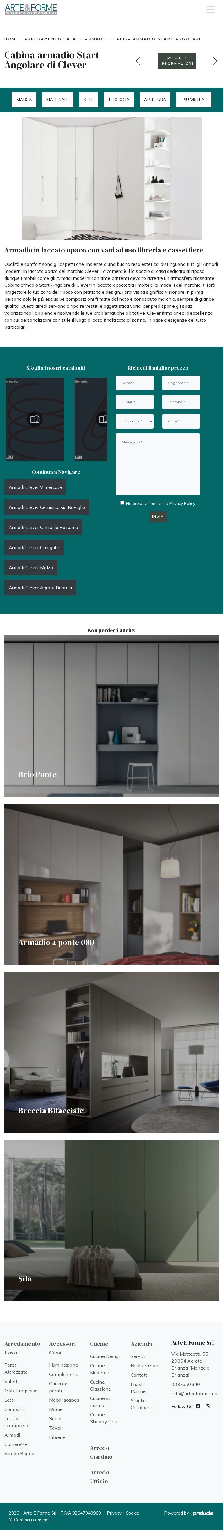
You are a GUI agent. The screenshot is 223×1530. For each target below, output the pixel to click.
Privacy (114, 1513)
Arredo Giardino (101, 1452)
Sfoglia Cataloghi (141, 1404)
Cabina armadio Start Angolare (157, 39)
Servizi (138, 1356)
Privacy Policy (182, 503)
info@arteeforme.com (195, 1393)
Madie (55, 1409)
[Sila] (111, 1220)
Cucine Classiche (100, 1385)
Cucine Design (106, 1356)
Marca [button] (24, 99)
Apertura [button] (155, 99)
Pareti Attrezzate (16, 1368)
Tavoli (55, 1428)
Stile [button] (88, 99)
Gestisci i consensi (32, 1519)
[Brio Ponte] (111, 716)
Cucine (99, 1344)
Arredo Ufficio (99, 1476)
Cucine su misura (100, 1401)
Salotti (11, 1381)
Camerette (16, 1444)
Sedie (55, 1418)
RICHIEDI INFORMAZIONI (177, 61)
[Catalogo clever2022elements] (34, 419)
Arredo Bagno (19, 1453)
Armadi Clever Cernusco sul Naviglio (47, 507)
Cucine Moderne (99, 1369)
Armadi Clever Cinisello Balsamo (43, 527)
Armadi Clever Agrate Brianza (40, 587)
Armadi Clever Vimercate (35, 487)
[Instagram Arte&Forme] (208, 1406)
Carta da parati (58, 1387)
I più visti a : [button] (193, 99)
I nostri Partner (139, 1387)
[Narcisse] (141, 61)
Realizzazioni (145, 1365)
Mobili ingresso (20, 1390)
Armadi (94, 39)
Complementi (63, 1374)
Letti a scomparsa (16, 1422)
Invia (158, 516)
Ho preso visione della (160, 503)
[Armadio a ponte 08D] (211, 61)
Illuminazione (63, 1365)
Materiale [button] (57, 99)
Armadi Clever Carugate (34, 547)
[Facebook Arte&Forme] (198, 1406)
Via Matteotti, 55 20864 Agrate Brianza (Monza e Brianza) (190, 1364)
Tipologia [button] (119, 99)
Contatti (140, 1375)
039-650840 (185, 1384)
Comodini (14, 1409)
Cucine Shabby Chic (104, 1418)
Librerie (57, 1437)
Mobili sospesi (64, 1400)
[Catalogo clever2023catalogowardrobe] (103, 419)
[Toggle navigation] (210, 9)
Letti (9, 1400)
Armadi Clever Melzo (31, 567)
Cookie (132, 1513)
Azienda (141, 1344)
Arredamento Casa (50, 39)
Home (11, 39)
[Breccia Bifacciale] (111, 1052)
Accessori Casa (62, 1348)
